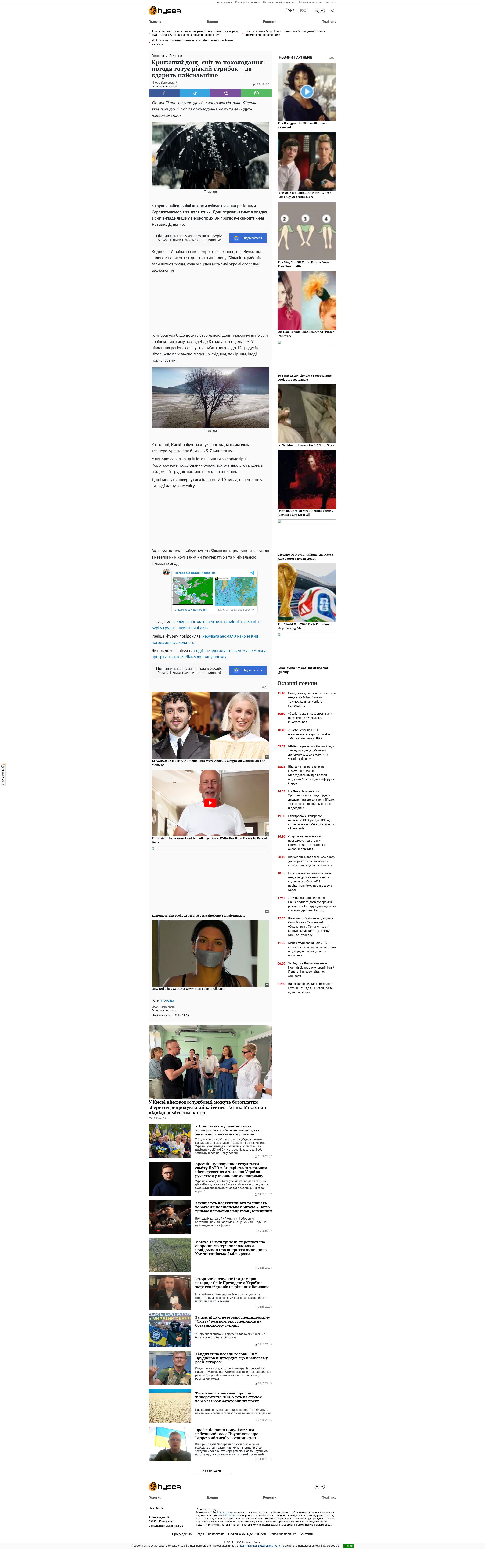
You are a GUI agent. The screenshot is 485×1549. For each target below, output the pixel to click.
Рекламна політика (310, 2)
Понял (349, 1545)
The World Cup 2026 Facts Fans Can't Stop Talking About (304, 626)
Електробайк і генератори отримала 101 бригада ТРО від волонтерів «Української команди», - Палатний (312, 822)
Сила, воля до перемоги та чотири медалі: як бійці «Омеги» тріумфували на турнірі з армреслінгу (312, 699)
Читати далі (210, 1470)
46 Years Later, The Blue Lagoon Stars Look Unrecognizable (305, 377)
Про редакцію (223, 2)
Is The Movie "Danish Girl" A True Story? (307, 445)
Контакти (330, 2)
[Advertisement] (210, 302)
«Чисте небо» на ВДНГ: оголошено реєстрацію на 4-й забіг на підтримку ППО (309, 734)
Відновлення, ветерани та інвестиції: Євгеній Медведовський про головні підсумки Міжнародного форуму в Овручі (312, 775)
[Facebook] (164, 93)
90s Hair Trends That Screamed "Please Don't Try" (306, 334)
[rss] (316, 10)
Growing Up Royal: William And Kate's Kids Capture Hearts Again (305, 556)
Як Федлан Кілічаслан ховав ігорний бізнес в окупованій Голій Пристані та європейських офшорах (311, 969)
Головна (155, 21)
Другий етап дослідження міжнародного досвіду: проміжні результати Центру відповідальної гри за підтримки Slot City (312, 904)
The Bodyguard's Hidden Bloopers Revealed (302, 125)
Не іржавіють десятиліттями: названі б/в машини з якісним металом (192, 42)
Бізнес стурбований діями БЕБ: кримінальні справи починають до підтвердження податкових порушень (312, 949)
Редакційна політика (247, 2)
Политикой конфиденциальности (259, 1545)
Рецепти (269, 21)
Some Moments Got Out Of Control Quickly (303, 670)
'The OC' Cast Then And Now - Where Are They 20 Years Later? (304, 195)
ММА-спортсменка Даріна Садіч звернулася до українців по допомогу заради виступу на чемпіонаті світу (311, 752)
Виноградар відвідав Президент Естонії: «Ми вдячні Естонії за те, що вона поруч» (310, 988)
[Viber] (225, 93)
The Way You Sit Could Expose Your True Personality (303, 264)
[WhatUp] (256, 93)
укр (291, 10)
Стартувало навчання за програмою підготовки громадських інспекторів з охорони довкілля (306, 842)
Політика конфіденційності (279, 2)
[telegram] (322, 10)
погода (167, 1000)
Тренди (212, 21)
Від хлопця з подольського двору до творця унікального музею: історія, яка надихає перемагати (311, 861)
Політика (329, 21)
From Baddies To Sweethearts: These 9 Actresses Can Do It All (305, 513)
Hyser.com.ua (225, 1512)
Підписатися (252, 238)
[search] (332, 10)
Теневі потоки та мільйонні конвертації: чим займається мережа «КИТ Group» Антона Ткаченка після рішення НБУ (195, 33)
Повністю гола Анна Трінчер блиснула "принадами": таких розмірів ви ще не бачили (285, 33)
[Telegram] (195, 93)
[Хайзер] (165, 10)
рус (303, 10)
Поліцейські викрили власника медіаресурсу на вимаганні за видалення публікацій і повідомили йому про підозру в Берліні (310, 881)
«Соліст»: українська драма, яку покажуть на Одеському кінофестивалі (310, 718)
